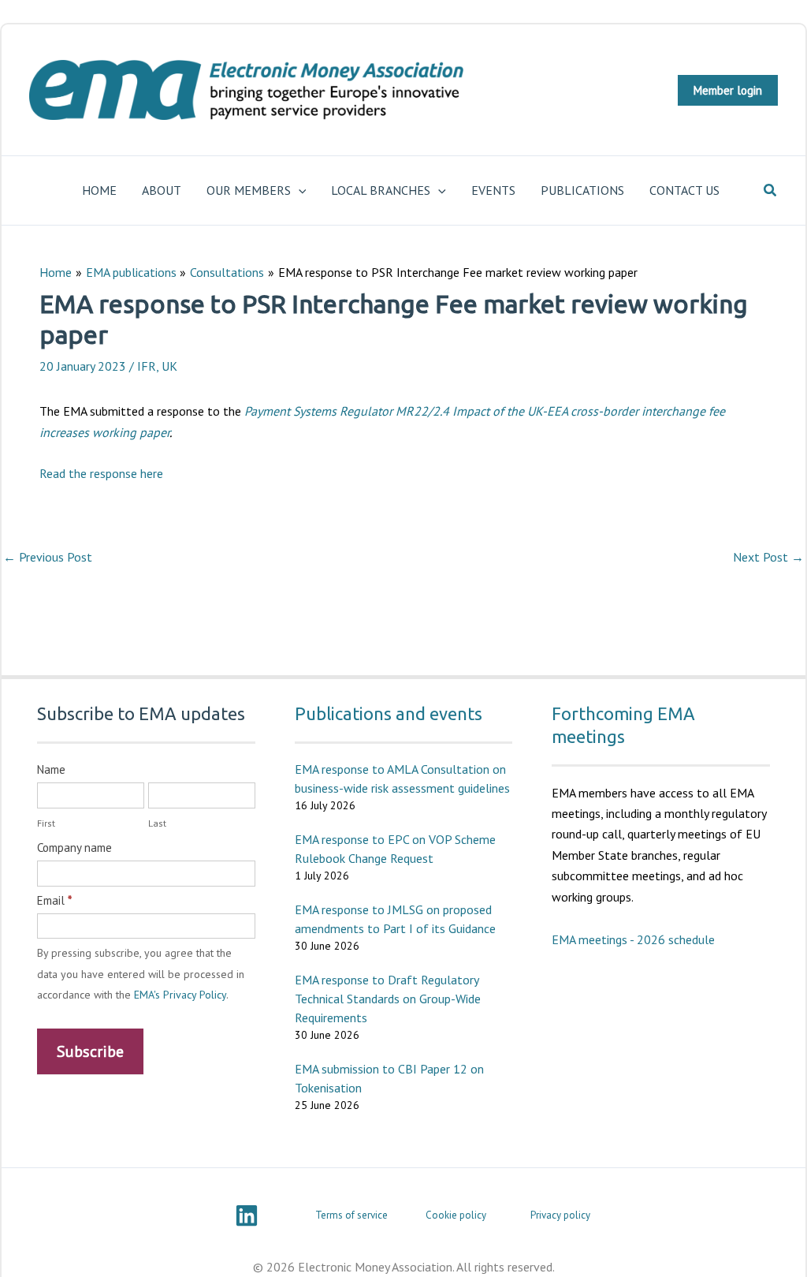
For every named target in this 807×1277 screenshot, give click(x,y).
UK (169, 366)
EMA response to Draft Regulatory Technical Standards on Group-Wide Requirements (388, 998)
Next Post (768, 557)
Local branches (380, 190)
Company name (74, 847)
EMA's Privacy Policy (180, 995)
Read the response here (101, 473)
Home (99, 190)
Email (54, 900)
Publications (582, 190)
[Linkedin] (246, 1215)
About (161, 190)
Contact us (684, 190)
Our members (248, 190)
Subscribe (90, 1051)
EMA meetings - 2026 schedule (633, 939)
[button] (728, 90)
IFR (146, 366)
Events (493, 190)
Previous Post (47, 557)
